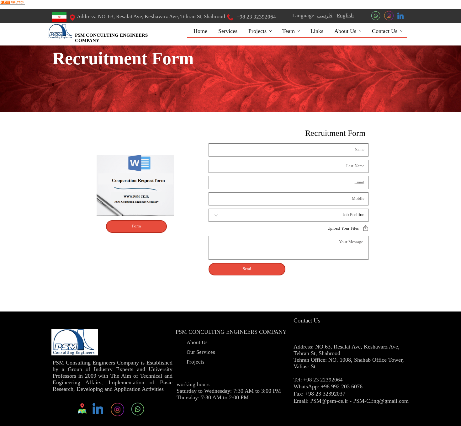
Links (316, 31)
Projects (257, 31)
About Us (345, 31)
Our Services (201, 353)
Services (227, 31)
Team (288, 31)
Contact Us (384, 31)
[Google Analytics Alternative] (12, 4)
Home (200, 31)
